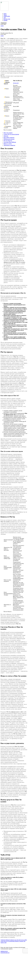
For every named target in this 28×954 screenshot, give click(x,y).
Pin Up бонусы (8, 140)
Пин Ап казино (8, 132)
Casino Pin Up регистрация (11, 134)
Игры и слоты (8, 143)
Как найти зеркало (9, 137)
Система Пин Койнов (10, 142)
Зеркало (6, 136)
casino (2, 25)
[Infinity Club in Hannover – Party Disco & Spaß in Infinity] (5, 10)
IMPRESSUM (4, 951)
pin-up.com (16, 83)
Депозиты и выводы (9, 145)
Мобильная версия (9, 139)
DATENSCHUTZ (5, 952)
